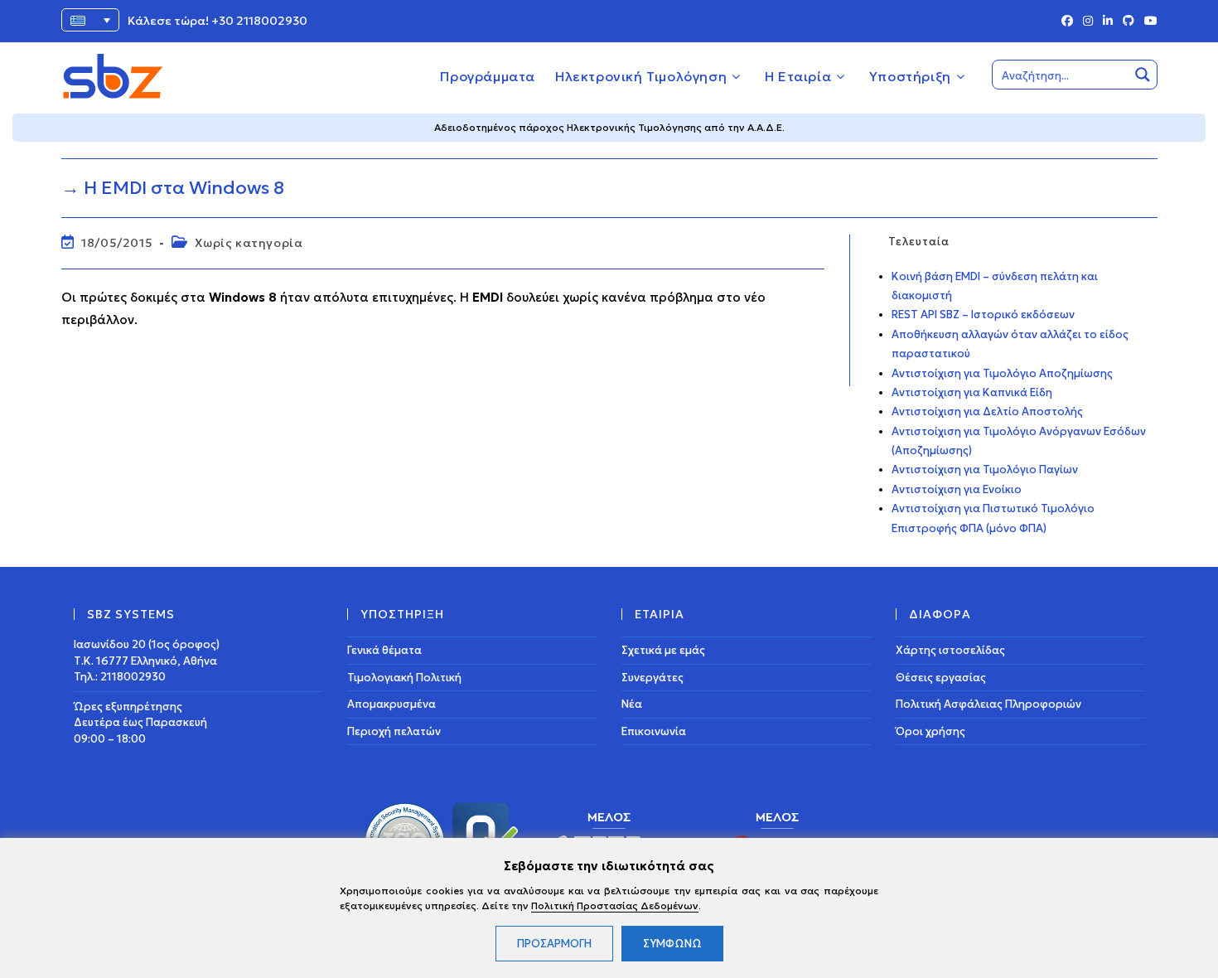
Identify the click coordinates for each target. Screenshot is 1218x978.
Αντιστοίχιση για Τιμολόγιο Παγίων (985, 469)
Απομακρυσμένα (391, 704)
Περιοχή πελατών (394, 731)
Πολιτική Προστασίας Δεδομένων (614, 905)
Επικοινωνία (653, 731)
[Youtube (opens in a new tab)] (1148, 21)
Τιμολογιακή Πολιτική (404, 678)
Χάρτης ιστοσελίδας (950, 650)
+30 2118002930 (259, 20)
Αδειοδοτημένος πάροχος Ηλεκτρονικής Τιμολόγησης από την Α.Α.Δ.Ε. (609, 127)
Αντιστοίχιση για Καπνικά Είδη (972, 392)
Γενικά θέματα (384, 650)
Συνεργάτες (652, 678)
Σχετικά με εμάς (663, 650)
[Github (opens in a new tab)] (1128, 21)
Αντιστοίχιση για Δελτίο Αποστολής (987, 411)
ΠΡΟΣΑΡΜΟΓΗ (554, 944)
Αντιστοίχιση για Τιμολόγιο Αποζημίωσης (1002, 373)
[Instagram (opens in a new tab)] (1088, 21)
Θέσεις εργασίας (941, 678)
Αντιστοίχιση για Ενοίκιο (957, 489)
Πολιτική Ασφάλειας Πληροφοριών (988, 704)
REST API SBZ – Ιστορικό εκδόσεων (983, 314)
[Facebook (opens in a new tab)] (1067, 21)
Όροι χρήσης (930, 731)
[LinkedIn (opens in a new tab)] (1108, 21)
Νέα (631, 704)
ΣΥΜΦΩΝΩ (672, 944)
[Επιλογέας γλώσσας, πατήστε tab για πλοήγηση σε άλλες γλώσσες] (90, 19)
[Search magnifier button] (1143, 75)
